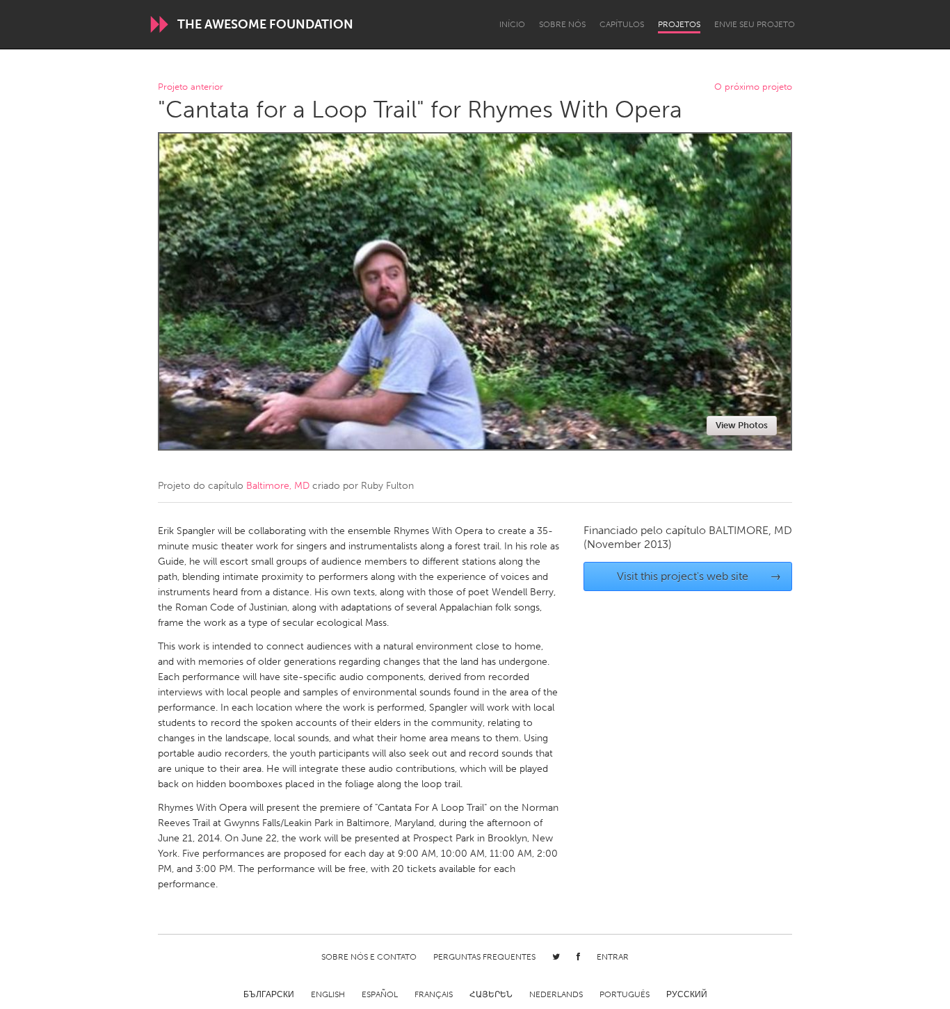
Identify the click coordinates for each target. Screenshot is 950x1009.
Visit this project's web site (699, 576)
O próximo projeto (753, 87)
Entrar (613, 957)
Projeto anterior (190, 87)
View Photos (742, 425)
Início (512, 24)
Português (624, 994)
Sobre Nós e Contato (369, 957)
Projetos (679, 24)
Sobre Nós (562, 24)
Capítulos (621, 24)
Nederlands (556, 994)
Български (268, 994)
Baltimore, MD (277, 486)
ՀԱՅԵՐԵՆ (491, 994)
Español (380, 994)
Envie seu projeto (754, 24)
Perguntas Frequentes (484, 957)
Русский (686, 994)
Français (433, 994)
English (328, 994)
